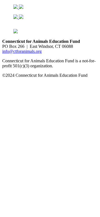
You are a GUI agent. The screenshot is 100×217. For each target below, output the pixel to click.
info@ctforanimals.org (22, 51)
